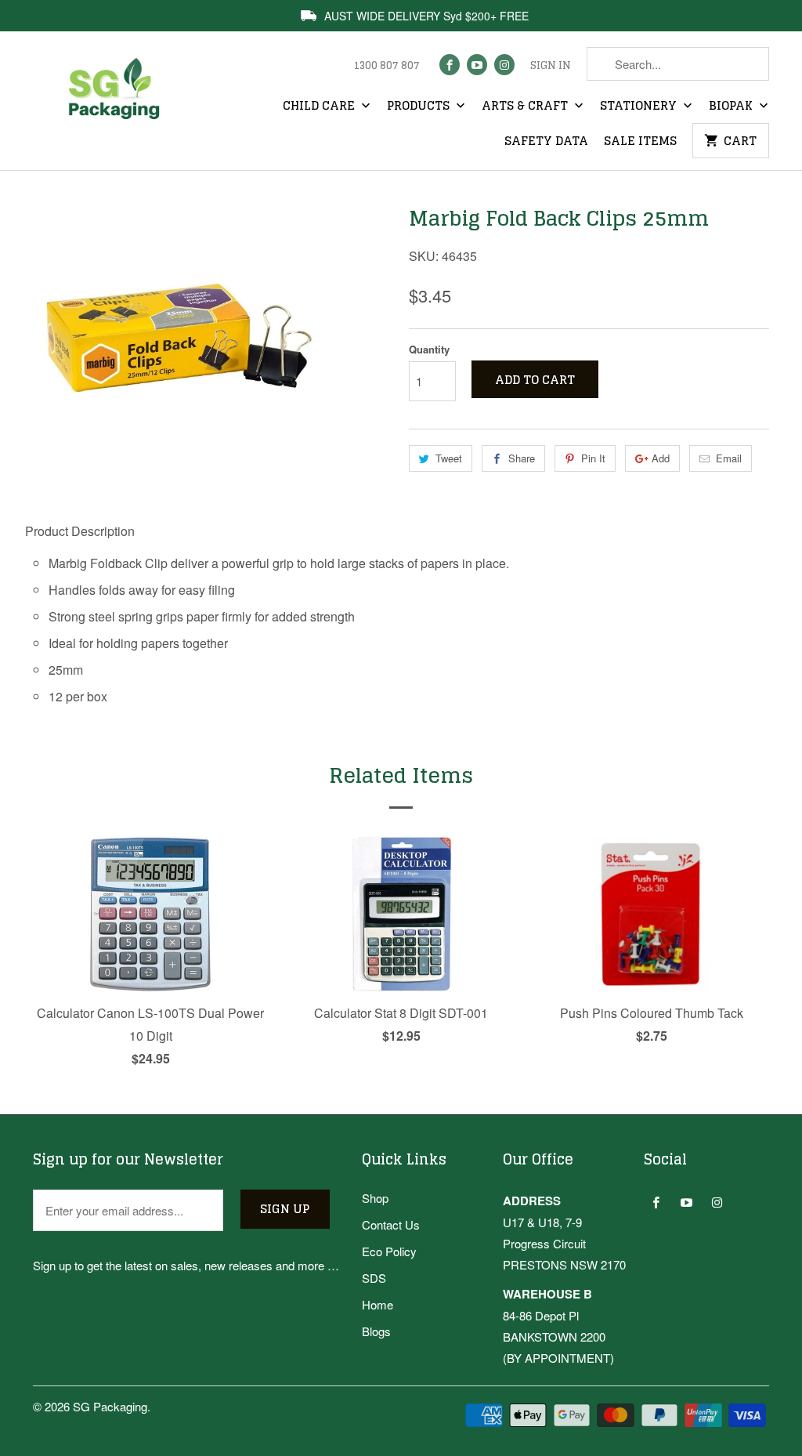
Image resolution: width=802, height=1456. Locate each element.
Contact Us (391, 1224)
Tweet (448, 458)
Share (521, 458)
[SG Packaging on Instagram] (504, 64)
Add (661, 458)
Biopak (732, 106)
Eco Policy (389, 1251)
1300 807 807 (386, 65)
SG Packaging (110, 1406)
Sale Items (640, 141)
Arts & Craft (526, 106)
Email (729, 458)
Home (377, 1304)
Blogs (376, 1331)
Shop (375, 1198)
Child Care (320, 106)
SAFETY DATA (546, 141)
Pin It (593, 458)
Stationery (640, 106)
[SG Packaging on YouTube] (477, 64)
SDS (374, 1277)
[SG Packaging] (119, 100)
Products (420, 106)
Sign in (550, 65)
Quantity (429, 349)
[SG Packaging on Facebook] (449, 64)
